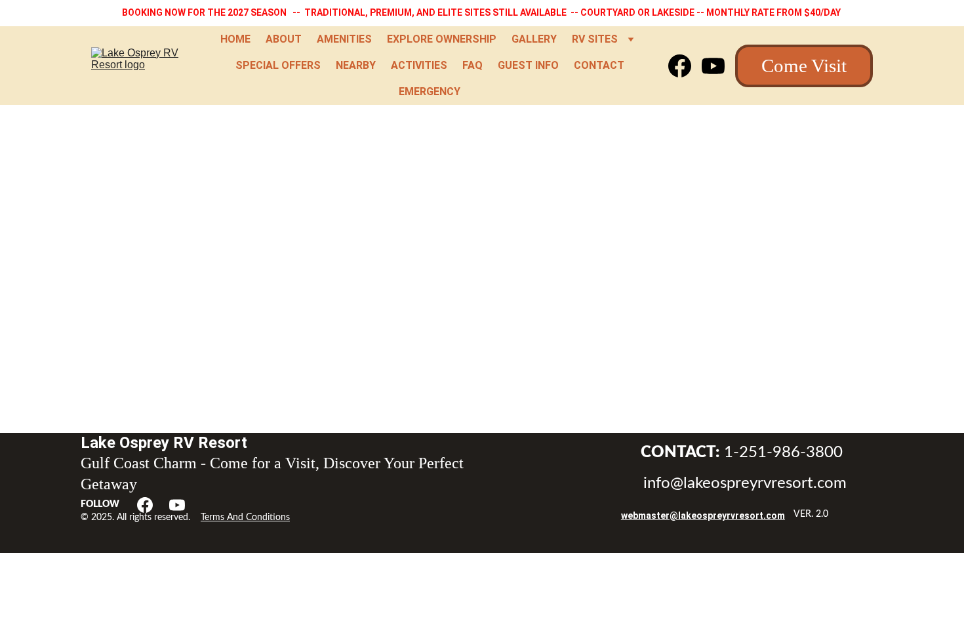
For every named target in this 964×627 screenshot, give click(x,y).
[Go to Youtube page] (713, 65)
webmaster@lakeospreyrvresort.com (703, 515)
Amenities (344, 39)
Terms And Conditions (245, 517)
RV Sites (595, 39)
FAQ (472, 65)
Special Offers (278, 65)
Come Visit (804, 65)
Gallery (534, 39)
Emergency (429, 91)
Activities (419, 65)
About (284, 39)
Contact (599, 65)
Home (235, 39)
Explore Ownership (441, 39)
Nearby (356, 65)
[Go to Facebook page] (685, 65)
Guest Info (528, 65)
